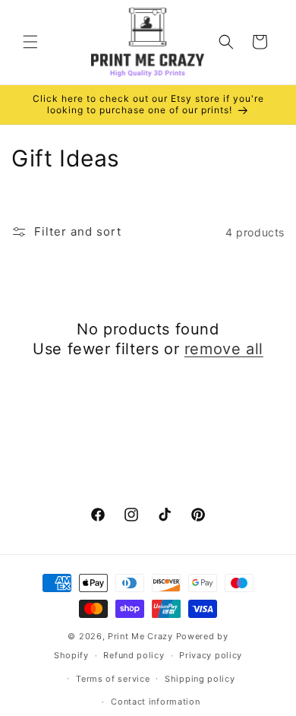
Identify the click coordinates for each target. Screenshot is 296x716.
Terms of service (113, 678)
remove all (223, 349)
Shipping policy (200, 678)
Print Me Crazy (140, 636)
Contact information (155, 701)
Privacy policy (210, 655)
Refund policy (133, 655)
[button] (30, 42)
